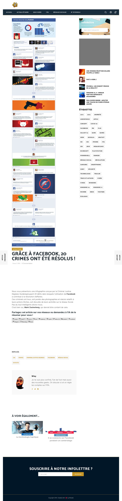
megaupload (99, 147)
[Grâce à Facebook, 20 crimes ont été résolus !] (21, 382)
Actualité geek (17, 249)
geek (82, 137)
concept (83, 124)
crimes (20, 358)
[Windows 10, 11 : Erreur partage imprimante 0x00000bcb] (82, 94)
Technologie (27, 434)
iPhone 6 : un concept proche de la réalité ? (97, 87)
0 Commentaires (27, 263)
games (102, 133)
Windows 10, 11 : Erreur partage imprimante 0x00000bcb (95, 95)
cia (14, 358)
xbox (92, 192)
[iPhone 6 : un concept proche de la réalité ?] (82, 87)
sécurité (91, 169)
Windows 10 (85, 187)
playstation (97, 151)
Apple (96, 119)
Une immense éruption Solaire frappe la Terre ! (98, 72)
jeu (81, 147)
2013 (88, 115)
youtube (101, 192)
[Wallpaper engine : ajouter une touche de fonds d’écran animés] (82, 102)
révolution (100, 160)
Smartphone (96, 165)
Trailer (97, 174)
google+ (91, 137)
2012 (82, 115)
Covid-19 (94, 124)
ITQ (103, 142)
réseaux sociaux (61, 435)
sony (82, 169)
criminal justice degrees (35, 358)
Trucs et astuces (87, 178)
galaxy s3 (84, 133)
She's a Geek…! (91, 79)
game (94, 133)
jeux (88, 147)
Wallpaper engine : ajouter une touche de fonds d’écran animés (97, 102)
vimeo (82, 183)
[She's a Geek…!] (82, 79)
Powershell (85, 156)
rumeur (96, 156)
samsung (83, 165)
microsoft (84, 151)
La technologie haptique (27, 437)
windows (92, 183)
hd (81, 142)
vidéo (99, 178)
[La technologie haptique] (27, 431)
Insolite (69, 432)
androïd (97, 115)
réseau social (63, 358)
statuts (16, 363)
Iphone (95, 142)
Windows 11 (97, 187)
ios (87, 142)
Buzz (51, 432)
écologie (83, 197)
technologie (85, 174)
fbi (93, 128)
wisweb (83, 192)
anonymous (85, 119)
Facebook (60, 432)
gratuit (101, 137)
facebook (51, 358)
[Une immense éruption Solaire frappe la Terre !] (82, 72)
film (99, 128)
